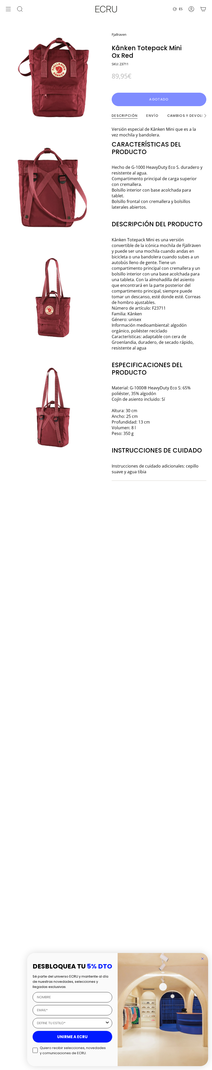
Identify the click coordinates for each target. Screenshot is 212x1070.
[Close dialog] (202, 958)
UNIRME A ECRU (72, 1036)
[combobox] (71, 1023)
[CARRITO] (203, 9)
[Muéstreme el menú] (8, 9)
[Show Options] (107, 1023)
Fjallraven (119, 34)
